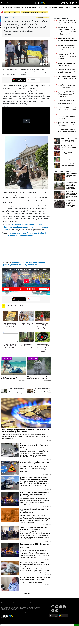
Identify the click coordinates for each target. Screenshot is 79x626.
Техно (61, 7)
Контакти (30, 612)
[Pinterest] (73, 3)
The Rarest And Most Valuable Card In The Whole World (10, 325)
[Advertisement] (26, 249)
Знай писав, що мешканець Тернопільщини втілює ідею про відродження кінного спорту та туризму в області (26, 227)
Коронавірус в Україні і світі (30, 12)
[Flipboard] (70, 3)
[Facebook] (41, 64)
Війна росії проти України (12, 12)
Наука (74, 7)
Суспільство (53, 7)
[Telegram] (62, 3)
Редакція (24, 612)
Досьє (10, 7)
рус (7, 2)
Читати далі (26, 593)
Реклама (18, 612)
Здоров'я (68, 7)
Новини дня (43, 12)
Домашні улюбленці (21, 7)
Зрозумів (76, 623)
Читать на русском (42, 17)
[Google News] (64, 606)
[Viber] (64, 3)
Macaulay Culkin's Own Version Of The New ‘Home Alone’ (68, 147)
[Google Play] (63, 615)
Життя (40, 7)
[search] (77, 2)
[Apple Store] (53, 615)
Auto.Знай (32, 7)
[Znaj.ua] (39, 2)
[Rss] (67, 3)
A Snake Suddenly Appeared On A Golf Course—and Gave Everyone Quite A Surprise (42, 347)
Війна (45, 7)
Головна (4, 7)
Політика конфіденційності (8, 612)
